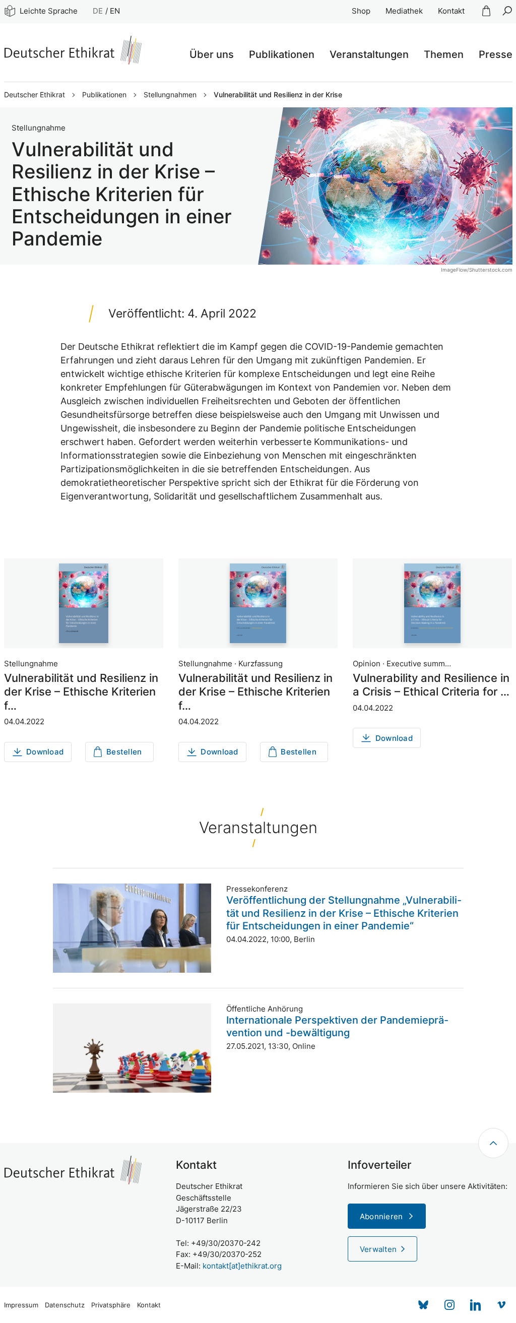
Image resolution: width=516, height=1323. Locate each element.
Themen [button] (444, 54)
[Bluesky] (423, 1304)
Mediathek (404, 11)
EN (115, 11)
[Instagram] (449, 1304)
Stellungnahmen (170, 94)
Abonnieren (382, 1216)
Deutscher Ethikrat (34, 94)
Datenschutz (65, 1305)
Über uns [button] (211, 54)
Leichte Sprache (49, 11)
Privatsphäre (111, 1305)
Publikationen (104, 94)
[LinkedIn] (475, 1304)
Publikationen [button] (281, 54)
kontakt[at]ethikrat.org (242, 1266)
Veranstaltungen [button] (369, 54)
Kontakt (451, 11)
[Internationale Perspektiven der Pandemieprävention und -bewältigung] (132, 1048)
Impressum (21, 1305)
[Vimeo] (501, 1304)
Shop (361, 11)
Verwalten (378, 1249)
